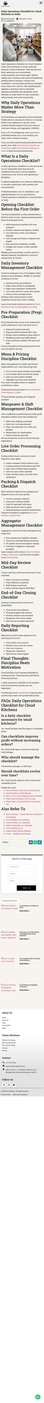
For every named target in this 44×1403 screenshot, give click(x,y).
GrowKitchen (24, 692)
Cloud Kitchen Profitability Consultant (29, 985)
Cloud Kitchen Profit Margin (18, 793)
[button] (41, 3)
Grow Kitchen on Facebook (18, 822)
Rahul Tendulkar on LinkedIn (19, 825)
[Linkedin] (14, 1085)
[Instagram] (9, 1085)
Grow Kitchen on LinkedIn (18, 820)
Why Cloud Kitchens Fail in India (20, 798)
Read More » (25, 911)
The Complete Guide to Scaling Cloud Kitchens (30, 959)
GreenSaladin (12, 557)
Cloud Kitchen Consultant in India (29, 906)
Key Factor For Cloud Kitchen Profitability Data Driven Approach (29, 933)
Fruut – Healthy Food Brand (18, 833)
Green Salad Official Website (18, 831)
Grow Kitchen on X (14, 828)
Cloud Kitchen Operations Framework (23, 790)
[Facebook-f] (4, 1085)
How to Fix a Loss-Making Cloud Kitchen (24, 796)
